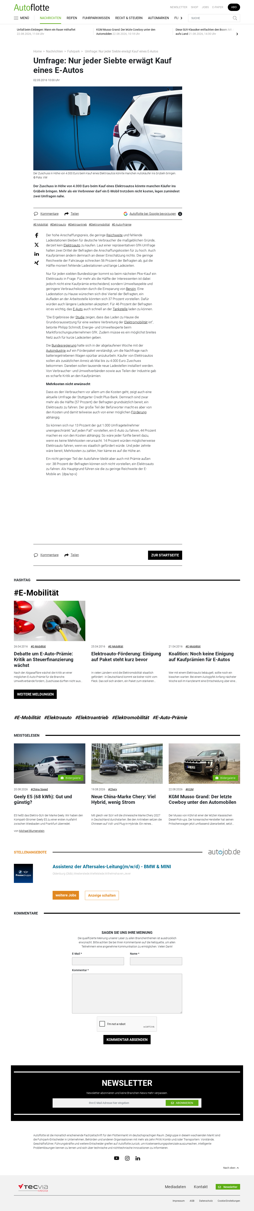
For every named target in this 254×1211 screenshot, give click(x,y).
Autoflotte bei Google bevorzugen (153, 214)
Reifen (72, 18)
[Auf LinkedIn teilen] (36, 253)
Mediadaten (175, 1186)
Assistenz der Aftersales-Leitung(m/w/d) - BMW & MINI (112, 866)
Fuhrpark (73, 51)
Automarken (158, 18)
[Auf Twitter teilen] (37, 244)
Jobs (205, 7)
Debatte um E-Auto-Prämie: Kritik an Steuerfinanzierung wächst (43, 659)
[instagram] (127, 1158)
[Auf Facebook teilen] (36, 235)
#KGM (189, 789)
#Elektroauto (57, 717)
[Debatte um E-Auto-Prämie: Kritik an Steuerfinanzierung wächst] (49, 621)
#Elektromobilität (130, 717)
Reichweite (114, 235)
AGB (192, 1200)
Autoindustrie (56, 351)
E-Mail (76, 953)
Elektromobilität (135, 322)
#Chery (112, 789)
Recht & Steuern (128, 18)
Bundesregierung (64, 345)
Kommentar (79, 970)
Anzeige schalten (102, 895)
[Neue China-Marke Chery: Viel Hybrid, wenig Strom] (127, 763)
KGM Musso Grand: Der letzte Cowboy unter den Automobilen (202, 799)
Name (134, 953)
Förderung (138, 412)
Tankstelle (120, 309)
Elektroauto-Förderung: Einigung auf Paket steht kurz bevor (126, 656)
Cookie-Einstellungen (229, 1200)
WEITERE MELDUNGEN (35, 694)
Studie (80, 317)
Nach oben (229, 1167)
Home (37, 51)
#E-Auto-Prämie (169, 717)
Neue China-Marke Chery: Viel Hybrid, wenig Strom (123, 799)
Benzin (131, 289)
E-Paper (217, 7)
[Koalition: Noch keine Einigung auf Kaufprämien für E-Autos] (204, 621)
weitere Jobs (66, 895)
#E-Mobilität (36, 593)
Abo (234, 7)
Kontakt (201, 1186)
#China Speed (39, 789)
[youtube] (116, 1158)
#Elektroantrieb (91, 717)
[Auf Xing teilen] (36, 262)
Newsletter (178, 7)
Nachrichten (50, 18)
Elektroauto (72, 245)
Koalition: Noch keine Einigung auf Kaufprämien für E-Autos (201, 656)
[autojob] (224, 852)
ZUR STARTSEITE (165, 555)
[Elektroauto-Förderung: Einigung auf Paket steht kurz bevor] (127, 621)
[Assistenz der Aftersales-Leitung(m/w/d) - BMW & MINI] (23, 873)
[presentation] (237, 34)
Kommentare (49, 214)
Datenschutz (206, 1200)
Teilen (75, 214)
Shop (194, 7)
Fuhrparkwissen (96, 18)
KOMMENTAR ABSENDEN (127, 1040)
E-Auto (78, 309)
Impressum (179, 1200)
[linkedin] (138, 1158)
